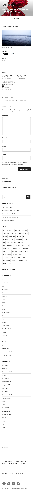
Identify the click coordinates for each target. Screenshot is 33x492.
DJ (4, 242)
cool (24, 236)
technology (6, 260)
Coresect (8, 100)
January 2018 (6, 411)
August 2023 (6, 385)
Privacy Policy (6, 488)
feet (23, 245)
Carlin (5, 236)
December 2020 (7, 395)
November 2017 (6, 414)
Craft (12, 239)
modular (14, 251)
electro (13, 242)
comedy (19, 236)
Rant (3, 319)
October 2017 (6, 417)
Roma (20, 254)
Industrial (14, 248)
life (4, 251)
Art (3, 286)
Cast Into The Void (21, 75)
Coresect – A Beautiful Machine (11, 217)
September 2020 (7, 398)
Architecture (6, 283)
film (27, 245)
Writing (4, 335)
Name (4, 138)
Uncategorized (6, 329)
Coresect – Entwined (8, 220)
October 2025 (6, 368)
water (5, 263)
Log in (4, 345)
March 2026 (5, 365)
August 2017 (6, 421)
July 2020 (5, 404)
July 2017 (5, 424)
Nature (4, 309)
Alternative (10, 230)
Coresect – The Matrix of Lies (10, 210)
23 (4, 230)
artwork (14, 233)
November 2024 (7, 372)
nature (14, 100)
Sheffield (5, 257)
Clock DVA (12, 236)
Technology (5, 325)
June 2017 (5, 427)
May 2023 (5, 391)
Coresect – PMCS (7, 207)
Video (4, 332)
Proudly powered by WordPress (19, 488)
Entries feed (5, 348)
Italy (20, 248)
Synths (25, 257)
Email (4, 146)
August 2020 (6, 401)
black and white (23, 233)
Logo (3, 302)
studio (18, 257)
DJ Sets (4, 296)
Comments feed (7, 352)
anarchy (24, 230)
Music (21, 251)
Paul (13, 24)
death (25, 239)
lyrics (8, 251)
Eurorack (17, 245)
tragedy (14, 260)
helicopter (6, 248)
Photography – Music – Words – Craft (15, 10)
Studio (4, 322)
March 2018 (5, 408)
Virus (26, 260)
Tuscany (20, 260)
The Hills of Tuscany (7, 75)
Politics (4, 316)
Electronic (20, 242)
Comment (5, 115)
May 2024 (5, 375)
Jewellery (26, 248)
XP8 (10, 263)
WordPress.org (6, 355)
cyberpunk (19, 239)
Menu (17, 18)
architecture (6, 233)
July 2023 (5, 388)
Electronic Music (8, 245)
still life (13, 257)
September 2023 (7, 381)
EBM (8, 242)
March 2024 (5, 378)
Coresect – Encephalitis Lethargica (12, 214)
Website (4, 154)
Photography (9, 97)
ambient (17, 230)
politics (15, 254)
